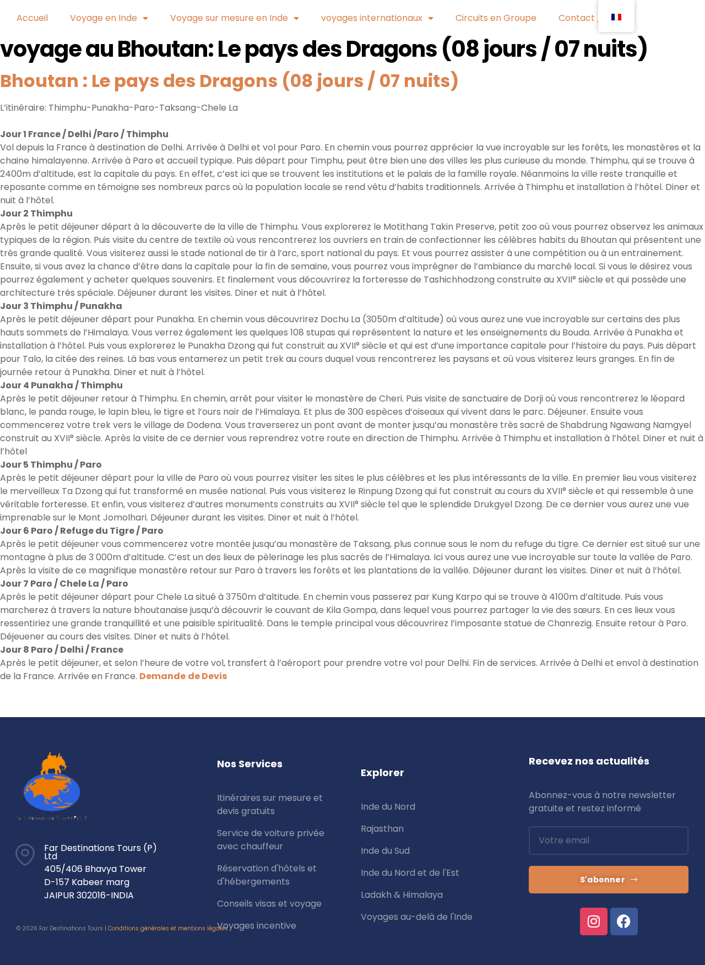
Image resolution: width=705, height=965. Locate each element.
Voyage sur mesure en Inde (229, 18)
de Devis (207, 676)
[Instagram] (594, 921)
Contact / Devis (592, 18)
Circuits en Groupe (495, 18)
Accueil (32, 18)
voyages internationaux (371, 18)
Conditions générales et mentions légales (168, 928)
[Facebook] (624, 921)
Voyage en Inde (103, 18)
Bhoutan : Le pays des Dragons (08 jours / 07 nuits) (229, 80)
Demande (162, 676)
